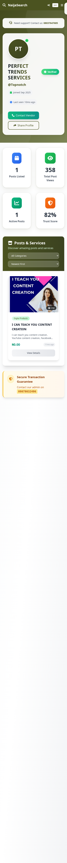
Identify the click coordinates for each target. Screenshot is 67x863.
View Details (33, 352)
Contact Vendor (25, 115)
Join (55, 5)
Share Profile (26, 125)
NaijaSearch (17, 5)
